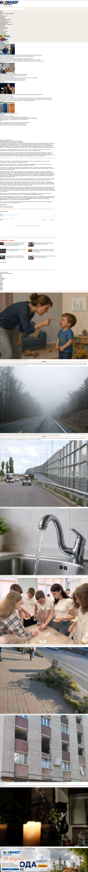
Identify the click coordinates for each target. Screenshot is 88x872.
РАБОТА (7, 36)
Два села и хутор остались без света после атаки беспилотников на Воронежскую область (17, 847)
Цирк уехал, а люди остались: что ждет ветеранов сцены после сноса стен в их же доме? (17, 782)
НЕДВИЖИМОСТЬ (4, 23)
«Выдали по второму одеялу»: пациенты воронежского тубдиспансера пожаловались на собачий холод (21, 61)
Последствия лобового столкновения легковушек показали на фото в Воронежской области (52, 782)
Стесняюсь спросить (4, 82)
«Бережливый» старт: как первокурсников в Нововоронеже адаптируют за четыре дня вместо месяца (19, 645)
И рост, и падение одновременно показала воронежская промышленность (32, 363)
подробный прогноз (4, 273)
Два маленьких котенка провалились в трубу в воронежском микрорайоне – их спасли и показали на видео (20, 439)
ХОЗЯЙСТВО (3, 32)
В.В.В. (1, 14)
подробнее (10, 273)
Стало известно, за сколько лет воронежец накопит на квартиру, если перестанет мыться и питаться (38, 438)
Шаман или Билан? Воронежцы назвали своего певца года (12, 78)
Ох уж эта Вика (3, 62)
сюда (18, 194)
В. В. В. (1, 120)
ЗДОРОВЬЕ (2, 17)
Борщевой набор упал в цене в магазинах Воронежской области (53, 785)
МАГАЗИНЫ (6, 41)
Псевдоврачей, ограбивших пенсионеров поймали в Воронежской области (14, 365)
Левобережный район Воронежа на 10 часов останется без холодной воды (14, 575)
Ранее (12, 219)
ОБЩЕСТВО (2, 25)
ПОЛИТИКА (2, 26)
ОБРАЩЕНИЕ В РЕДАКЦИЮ (6, 24)
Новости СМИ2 (3, 262)
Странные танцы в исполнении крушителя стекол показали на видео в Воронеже (42, 714)
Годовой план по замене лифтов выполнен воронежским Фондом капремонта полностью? (72, 438)
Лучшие (7, 219)
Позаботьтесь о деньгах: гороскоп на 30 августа (10, 363)
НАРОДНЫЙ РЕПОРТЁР (5, 21)
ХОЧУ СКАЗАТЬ (3, 33)
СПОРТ (1, 30)
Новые (1, 219)
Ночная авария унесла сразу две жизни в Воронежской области (76, 364)
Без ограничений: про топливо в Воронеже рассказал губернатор (45, 433)
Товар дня (2, 101)
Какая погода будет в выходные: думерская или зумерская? (12, 80)
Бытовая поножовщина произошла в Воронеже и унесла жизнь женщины (51, 364)
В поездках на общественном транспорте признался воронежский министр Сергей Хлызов (53, 645)
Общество (2, 140)
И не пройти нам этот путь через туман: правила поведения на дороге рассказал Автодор (17, 433)
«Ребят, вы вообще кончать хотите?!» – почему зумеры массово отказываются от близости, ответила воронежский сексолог (26, 98)
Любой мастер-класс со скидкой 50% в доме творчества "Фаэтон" (14, 117)
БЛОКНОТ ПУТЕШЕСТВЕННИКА (7, 13)
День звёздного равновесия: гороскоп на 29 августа (10, 438)
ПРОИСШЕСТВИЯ (4, 27)
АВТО (1, 12)
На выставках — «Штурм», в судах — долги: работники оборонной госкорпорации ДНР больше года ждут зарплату (21, 785)
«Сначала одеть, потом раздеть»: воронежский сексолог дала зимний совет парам (17, 100)
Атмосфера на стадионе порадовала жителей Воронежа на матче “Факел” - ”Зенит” (61, 363)
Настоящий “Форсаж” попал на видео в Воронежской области (26, 364)
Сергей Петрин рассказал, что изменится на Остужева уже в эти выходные (14, 507)
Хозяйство (2, 81)
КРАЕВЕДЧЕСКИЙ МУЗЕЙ (5, 19)
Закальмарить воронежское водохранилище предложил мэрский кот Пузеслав (42, 575)
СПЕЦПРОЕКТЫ (3, 28)
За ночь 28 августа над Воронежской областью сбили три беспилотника (70, 433)
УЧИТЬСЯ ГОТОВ (7, 37)
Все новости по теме (4, 57)
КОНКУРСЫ (2, 18)
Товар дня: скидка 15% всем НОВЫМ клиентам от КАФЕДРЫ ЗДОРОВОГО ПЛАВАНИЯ (18, 118)
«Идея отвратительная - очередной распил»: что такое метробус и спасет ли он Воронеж (18, 77)
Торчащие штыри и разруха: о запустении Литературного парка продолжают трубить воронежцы (20, 59)
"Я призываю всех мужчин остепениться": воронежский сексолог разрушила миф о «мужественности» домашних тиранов (25, 99)
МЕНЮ (1, 11)
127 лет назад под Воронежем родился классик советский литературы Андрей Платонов (44, 507)
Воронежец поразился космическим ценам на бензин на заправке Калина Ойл (16, 58)
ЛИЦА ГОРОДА (3, 20)
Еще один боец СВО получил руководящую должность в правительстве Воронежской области (28, 646)
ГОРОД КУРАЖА (3, 16)
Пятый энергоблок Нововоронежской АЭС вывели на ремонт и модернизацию (74, 714)
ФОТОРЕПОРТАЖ (4, 31)
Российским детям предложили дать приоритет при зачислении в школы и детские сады (22, 786)
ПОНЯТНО (10, 869)
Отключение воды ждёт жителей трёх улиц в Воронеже (66, 575)
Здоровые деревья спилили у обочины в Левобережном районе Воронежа (14, 714)
